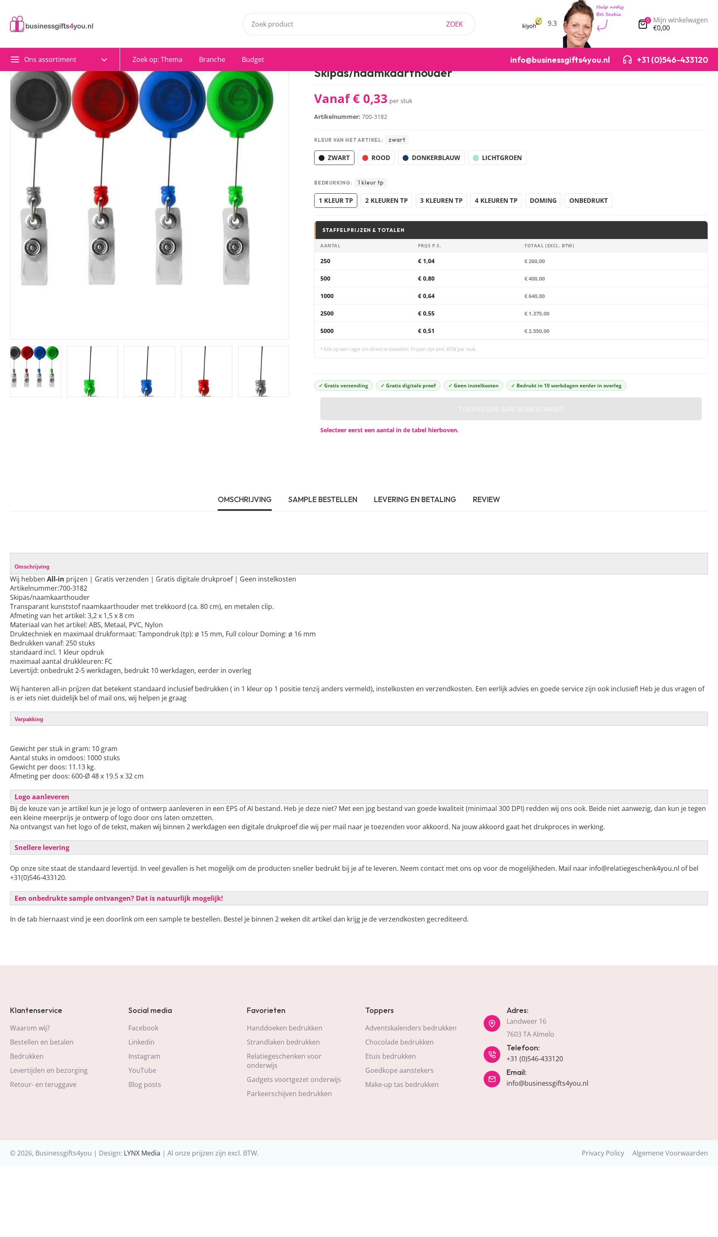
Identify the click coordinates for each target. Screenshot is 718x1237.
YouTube (142, 1070)
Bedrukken (27, 1056)
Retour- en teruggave (43, 1084)
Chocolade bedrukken (399, 1042)
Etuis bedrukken (390, 1056)
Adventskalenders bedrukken (411, 1027)
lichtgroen (502, 157)
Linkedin (141, 1042)
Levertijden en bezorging (49, 1070)
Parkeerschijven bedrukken (289, 1093)
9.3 (551, 23)
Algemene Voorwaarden (670, 1153)
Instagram (144, 1056)
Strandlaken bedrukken (283, 1042)
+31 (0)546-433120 (535, 1058)
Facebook (143, 1027)
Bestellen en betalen (42, 1042)
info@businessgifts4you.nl (547, 1083)
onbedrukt (588, 200)
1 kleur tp (336, 200)
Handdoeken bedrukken (284, 1027)
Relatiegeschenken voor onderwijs (284, 1061)
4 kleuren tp (496, 200)
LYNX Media (142, 1153)
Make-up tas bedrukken (402, 1084)
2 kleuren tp (386, 200)
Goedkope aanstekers (399, 1070)
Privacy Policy (603, 1153)
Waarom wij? (30, 1027)
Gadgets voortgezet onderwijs (294, 1079)
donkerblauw (436, 157)
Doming (543, 200)
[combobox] (359, 24)
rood (380, 157)
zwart (339, 157)
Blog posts (144, 1084)
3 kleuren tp (441, 200)
